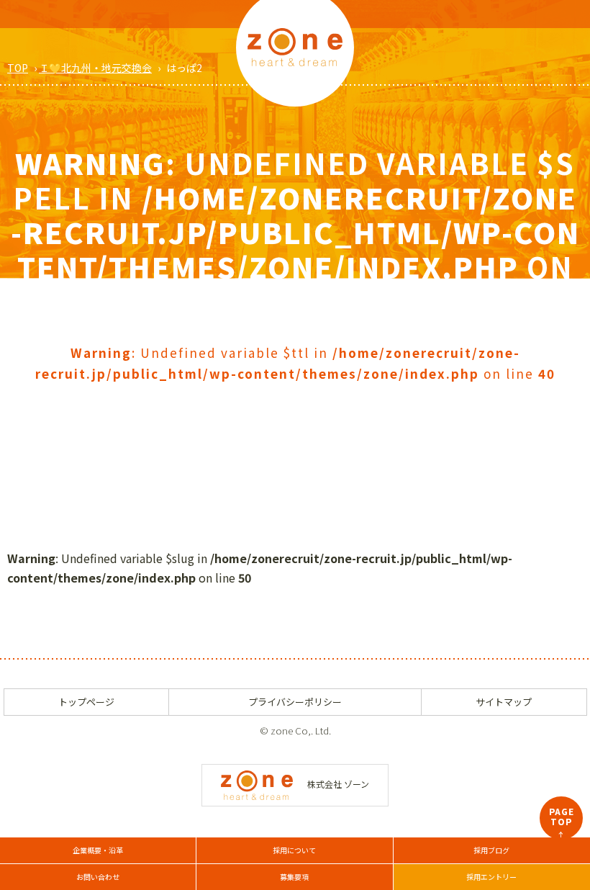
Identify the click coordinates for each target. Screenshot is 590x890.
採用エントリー (491, 876)
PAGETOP (561, 822)
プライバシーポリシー (295, 702)
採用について (294, 850)
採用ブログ (491, 850)
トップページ (86, 702)
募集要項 (294, 876)
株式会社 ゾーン (338, 784)
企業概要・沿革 (98, 850)
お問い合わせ (97, 876)
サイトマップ (504, 702)
